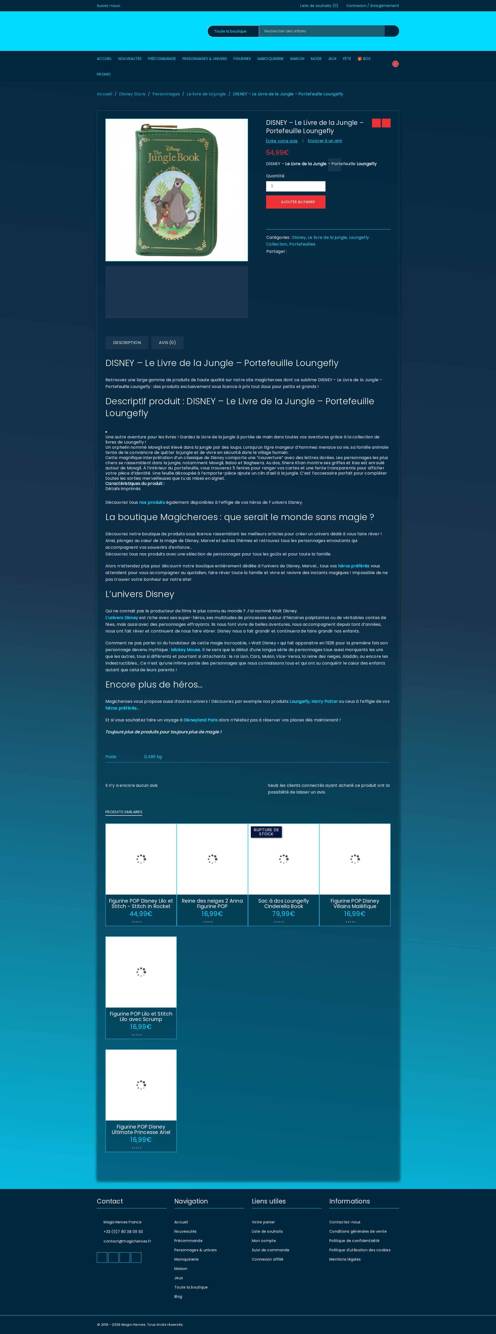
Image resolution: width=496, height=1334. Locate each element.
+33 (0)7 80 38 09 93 (123, 1231)
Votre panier (263, 1222)
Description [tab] (127, 343)
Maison (181, 1268)
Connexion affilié (267, 1259)
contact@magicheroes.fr (127, 1241)
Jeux (178, 1277)
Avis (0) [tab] (167, 343)
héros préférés (354, 566)
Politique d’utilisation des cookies (360, 1250)
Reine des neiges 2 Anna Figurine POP (212, 903)
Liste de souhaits (267, 1231)
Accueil (104, 94)
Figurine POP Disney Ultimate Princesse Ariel (141, 1129)
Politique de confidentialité (354, 1240)
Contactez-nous (345, 1222)
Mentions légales (345, 1259)
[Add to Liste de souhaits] (334, 164)
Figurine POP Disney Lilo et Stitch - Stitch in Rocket (141, 903)
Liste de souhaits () (319, 5)
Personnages (166, 94)
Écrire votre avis (282, 141)
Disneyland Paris (201, 720)
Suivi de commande (270, 1250)
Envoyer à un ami (325, 140)
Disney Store (132, 94)
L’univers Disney (121, 618)
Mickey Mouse (185, 650)
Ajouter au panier (298, 201)
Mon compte (264, 1240)
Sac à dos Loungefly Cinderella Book (283, 903)
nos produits (151, 502)
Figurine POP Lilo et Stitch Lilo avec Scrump (141, 1016)
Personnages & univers (195, 1250)
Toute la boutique (191, 1287)
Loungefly (299, 701)
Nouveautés (185, 1231)
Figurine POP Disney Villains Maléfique (355, 903)
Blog (178, 1296)
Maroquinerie (186, 1259)
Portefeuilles (302, 244)
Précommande (188, 1240)
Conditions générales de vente (358, 1231)
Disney (299, 237)
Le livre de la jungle (206, 94)
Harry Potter (324, 701)
